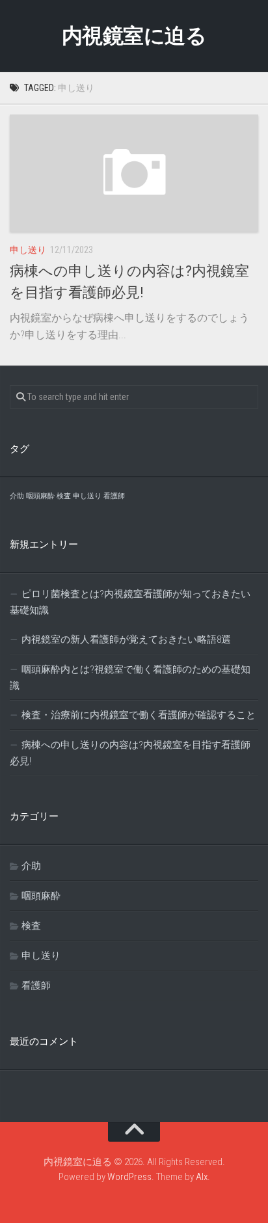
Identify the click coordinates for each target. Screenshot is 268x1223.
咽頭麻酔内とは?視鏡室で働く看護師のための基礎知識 (130, 678)
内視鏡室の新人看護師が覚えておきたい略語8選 (126, 639)
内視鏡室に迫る (134, 35)
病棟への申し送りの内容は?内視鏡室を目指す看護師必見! (130, 753)
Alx (202, 1177)
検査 (64, 496)
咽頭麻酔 (40, 496)
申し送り (28, 250)
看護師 (114, 496)
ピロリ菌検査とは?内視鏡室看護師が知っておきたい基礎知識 (130, 602)
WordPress (129, 1177)
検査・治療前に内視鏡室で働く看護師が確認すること (138, 715)
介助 (17, 496)
